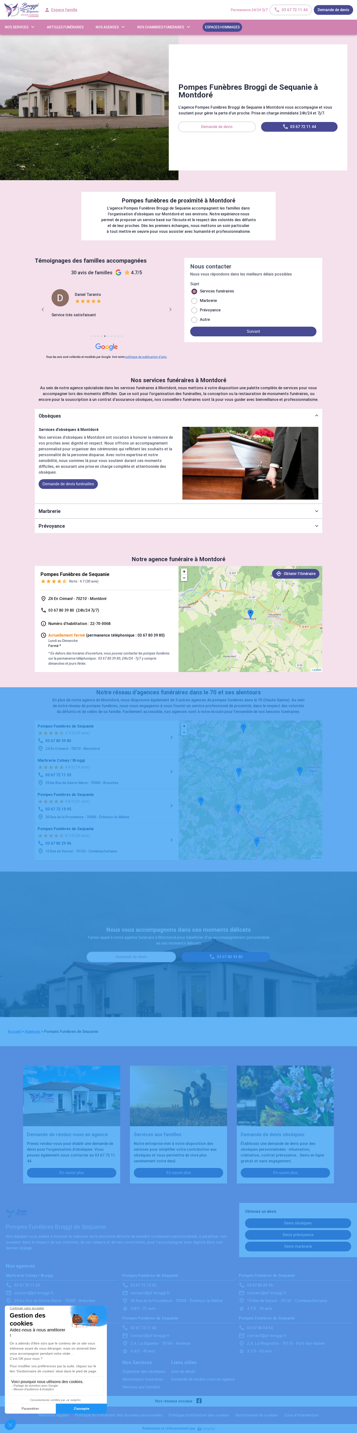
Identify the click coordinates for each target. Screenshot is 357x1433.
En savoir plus (72, 1173)
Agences (32, 1031)
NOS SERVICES (16, 27)
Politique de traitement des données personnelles (119, 1415)
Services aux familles (141, 1387)
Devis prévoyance (298, 1234)
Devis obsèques (298, 1223)
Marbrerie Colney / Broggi (61, 760)
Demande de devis (333, 10)
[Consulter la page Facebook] (199, 1401)
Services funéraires (217, 291)
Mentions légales (53, 1415)
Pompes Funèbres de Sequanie (66, 726)
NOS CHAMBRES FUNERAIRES (160, 27)
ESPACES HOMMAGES (222, 27)
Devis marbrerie (298, 1246)
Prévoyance (210, 310)
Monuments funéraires (142, 1379)
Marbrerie (208, 300)
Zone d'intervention (301, 1415)
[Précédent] (43, 309)
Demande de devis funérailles (68, 484)
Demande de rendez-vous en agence (203, 1379)
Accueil (14, 1031)
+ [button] (184, 571)
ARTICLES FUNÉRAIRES (65, 27)
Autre (205, 319)
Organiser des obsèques (143, 1371)
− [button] (184, 577)
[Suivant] (170, 309)
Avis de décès (183, 1371)
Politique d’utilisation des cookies (199, 1415)
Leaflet (316, 670)
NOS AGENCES (107, 27)
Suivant (253, 331)
